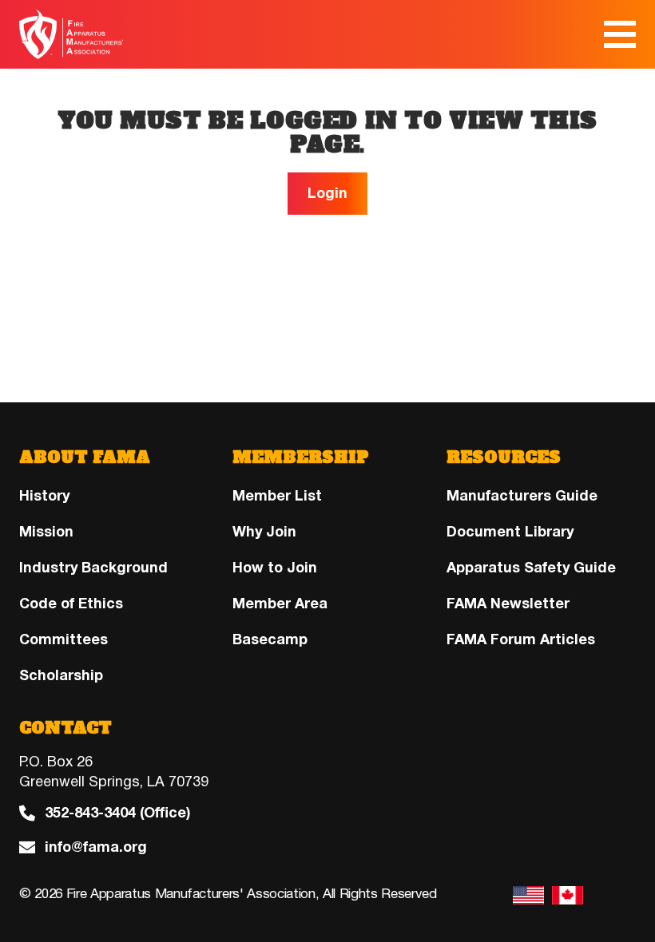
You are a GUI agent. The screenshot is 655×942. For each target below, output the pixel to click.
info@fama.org (96, 847)
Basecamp (270, 639)
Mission (46, 532)
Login (327, 193)
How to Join (274, 568)
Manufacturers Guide (522, 496)
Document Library (510, 532)
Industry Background (93, 568)
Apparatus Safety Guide (531, 568)
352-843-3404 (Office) (117, 813)
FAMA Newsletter (508, 603)
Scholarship (61, 675)
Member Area (280, 603)
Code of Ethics (71, 603)
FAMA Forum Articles (521, 639)
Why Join (264, 532)
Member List (277, 496)
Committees (63, 639)
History (44, 496)
